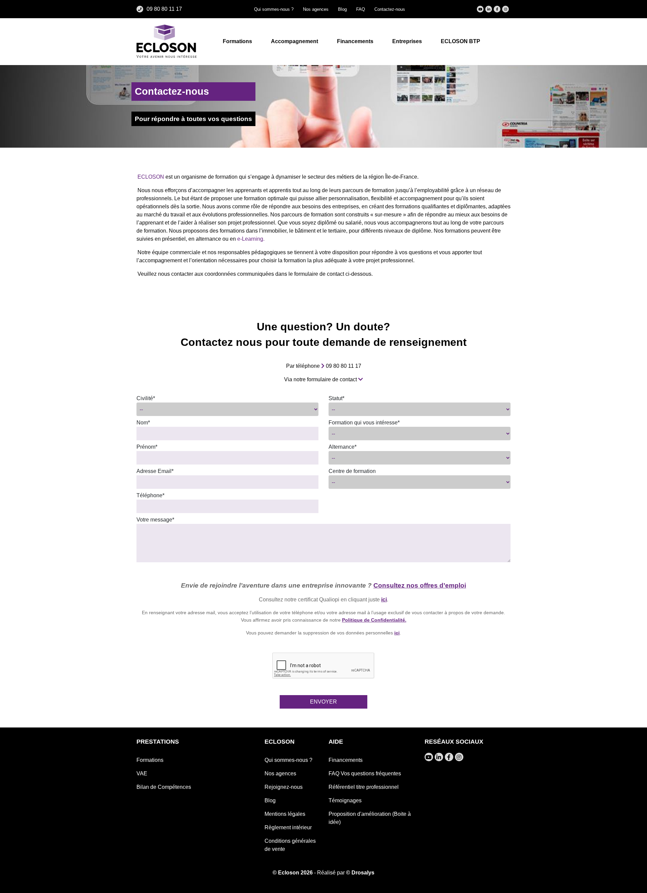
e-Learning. (251, 239)
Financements (346, 760)
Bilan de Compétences (163, 787)
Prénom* (146, 447)
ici (384, 599)
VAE (141, 773)
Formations (149, 760)
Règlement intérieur (288, 827)
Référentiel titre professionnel (364, 787)
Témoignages (345, 800)
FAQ (360, 9)
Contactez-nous (389, 9)
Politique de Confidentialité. (374, 620)
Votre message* (155, 520)
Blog (342, 9)
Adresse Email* (155, 471)
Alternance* (343, 447)
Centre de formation (352, 471)
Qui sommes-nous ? (274, 9)
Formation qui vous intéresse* (364, 422)
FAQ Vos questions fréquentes (365, 773)
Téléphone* (150, 495)
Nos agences (316, 9)
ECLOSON (151, 177)
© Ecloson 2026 (293, 872)
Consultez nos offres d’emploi (419, 585)
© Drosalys (360, 872)
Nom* (143, 422)
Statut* (336, 398)
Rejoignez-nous (284, 787)
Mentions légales (285, 814)
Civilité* (145, 398)
